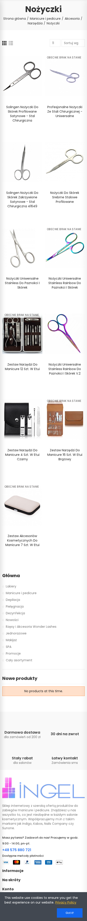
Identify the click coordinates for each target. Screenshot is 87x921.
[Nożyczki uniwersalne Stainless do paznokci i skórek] (22, 248)
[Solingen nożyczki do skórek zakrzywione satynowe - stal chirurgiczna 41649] (22, 162)
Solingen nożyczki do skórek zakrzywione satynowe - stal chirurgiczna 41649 (22, 199)
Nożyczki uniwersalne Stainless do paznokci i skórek (22, 283)
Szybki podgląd (31, 68)
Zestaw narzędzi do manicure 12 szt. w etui (22, 366)
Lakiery (11, 586)
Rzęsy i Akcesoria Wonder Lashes (31, 626)
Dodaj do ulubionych (31, 59)
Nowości (12, 620)
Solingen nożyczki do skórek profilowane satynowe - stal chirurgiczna (22, 114)
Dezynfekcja (15, 613)
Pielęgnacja (15, 606)
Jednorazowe (16, 633)
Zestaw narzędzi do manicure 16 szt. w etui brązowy (64, 454)
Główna (11, 575)
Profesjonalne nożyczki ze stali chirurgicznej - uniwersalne (64, 111)
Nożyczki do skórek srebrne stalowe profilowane (64, 197)
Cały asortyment (19, 660)
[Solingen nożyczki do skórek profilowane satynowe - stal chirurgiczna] (22, 76)
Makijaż (11, 640)
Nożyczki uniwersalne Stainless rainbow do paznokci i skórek (64, 283)
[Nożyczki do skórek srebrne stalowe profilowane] (65, 162)
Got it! (70, 913)
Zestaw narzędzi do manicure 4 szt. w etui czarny (22, 454)
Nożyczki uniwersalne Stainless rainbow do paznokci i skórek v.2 (64, 369)
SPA (8, 647)
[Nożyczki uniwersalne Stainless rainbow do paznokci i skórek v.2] (65, 334)
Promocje (13, 653)
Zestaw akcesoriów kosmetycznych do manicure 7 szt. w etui (22, 540)
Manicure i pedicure (21, 593)
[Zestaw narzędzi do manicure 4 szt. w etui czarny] (22, 420)
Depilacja (13, 600)
